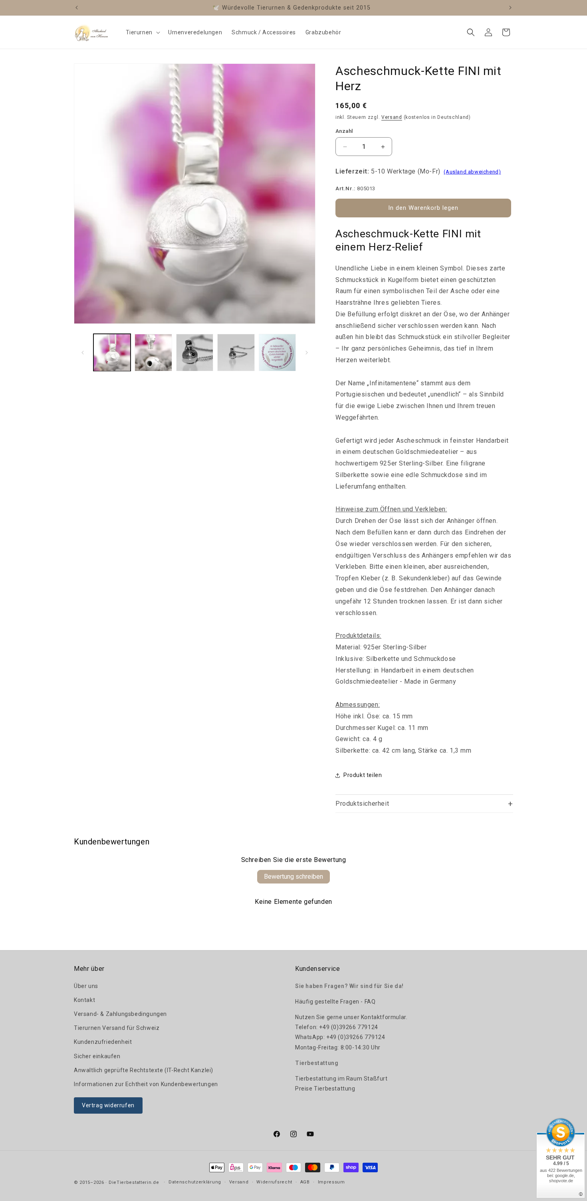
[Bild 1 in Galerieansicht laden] (112, 352)
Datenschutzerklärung (195, 1182)
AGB (305, 1182)
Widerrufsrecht (274, 1182)
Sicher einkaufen (97, 1056)
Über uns (86, 986)
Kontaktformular (383, 1017)
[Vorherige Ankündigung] (76, 7)
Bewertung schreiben (293, 876)
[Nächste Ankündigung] (510, 7)
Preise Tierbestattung (325, 1088)
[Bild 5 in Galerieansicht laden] (277, 352)
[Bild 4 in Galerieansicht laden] (235, 352)
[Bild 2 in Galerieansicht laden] (153, 352)
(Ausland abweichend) (472, 172)
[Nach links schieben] (82, 352)
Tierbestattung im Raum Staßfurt (341, 1078)
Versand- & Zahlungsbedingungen (120, 1014)
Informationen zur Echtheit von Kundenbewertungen (146, 1084)
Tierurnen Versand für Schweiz (116, 1028)
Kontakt (84, 1000)
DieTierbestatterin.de (134, 1182)
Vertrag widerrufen (108, 1105)
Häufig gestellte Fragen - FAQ (335, 1001)
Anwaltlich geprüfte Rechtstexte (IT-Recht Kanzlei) (143, 1070)
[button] (142, 32)
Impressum (331, 1182)
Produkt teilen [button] (362, 775)
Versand (391, 117)
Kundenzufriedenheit (103, 1042)
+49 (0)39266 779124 (348, 1027)
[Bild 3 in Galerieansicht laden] (194, 352)
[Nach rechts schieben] (306, 352)
